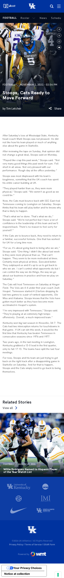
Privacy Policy (16, 544)
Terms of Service (33, 544)
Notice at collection (17, 573)
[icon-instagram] (59, 41)
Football (10, 18)
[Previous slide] (3, 444)
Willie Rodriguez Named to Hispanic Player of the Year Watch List (30, 470)
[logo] (32, 530)
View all (8, 407)
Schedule (57, 18)
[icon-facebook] (59, 29)
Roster (25, 18)
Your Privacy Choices (27, 568)
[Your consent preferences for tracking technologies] (58, 575)
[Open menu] (59, 6)
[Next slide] (60, 444)
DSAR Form (49, 544)
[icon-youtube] (59, 47)
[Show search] (51, 6)
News (43, 18)
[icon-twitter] (59, 35)
